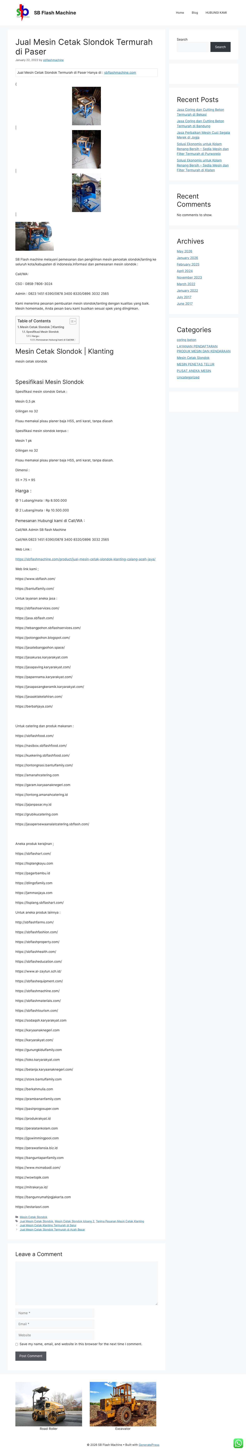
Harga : (36, 336)
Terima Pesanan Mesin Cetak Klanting (120, 1221)
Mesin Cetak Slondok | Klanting (42, 327)
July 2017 (184, 297)
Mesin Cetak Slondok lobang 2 (74, 1221)
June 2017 (185, 304)
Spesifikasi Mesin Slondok (42, 331)
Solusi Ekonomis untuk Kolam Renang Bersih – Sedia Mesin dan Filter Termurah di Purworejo (203, 149)
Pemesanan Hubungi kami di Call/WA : (55, 339)
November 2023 (189, 277)
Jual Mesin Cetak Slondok (36, 1221)
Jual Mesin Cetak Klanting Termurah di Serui (48, 1225)
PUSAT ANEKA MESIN (194, 371)
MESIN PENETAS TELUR (195, 364)
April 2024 (185, 271)
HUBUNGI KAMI (216, 12)
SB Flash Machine (55, 13)
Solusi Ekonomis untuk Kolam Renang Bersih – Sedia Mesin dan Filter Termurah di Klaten (203, 165)
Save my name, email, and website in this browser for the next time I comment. (81, 1344)
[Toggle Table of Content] (71, 321)
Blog (195, 12)
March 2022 (186, 284)
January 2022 (187, 290)
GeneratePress (149, 1445)
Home (180, 12)
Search (182, 39)
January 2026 (187, 258)
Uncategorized (188, 377)
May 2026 (184, 251)
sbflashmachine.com (120, 72)
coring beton (186, 340)
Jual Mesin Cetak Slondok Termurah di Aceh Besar (52, 1229)
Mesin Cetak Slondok (33, 1217)
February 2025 (188, 264)
